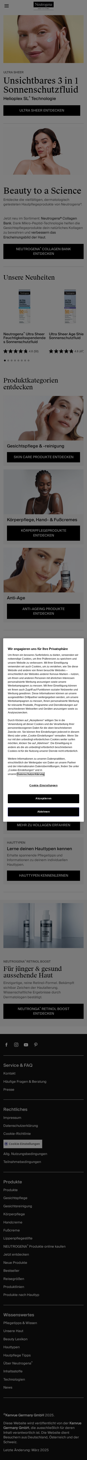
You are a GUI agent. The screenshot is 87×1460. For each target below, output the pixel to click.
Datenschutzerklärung (30, 774)
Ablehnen (43, 811)
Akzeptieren (43, 798)
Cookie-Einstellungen (43, 785)
